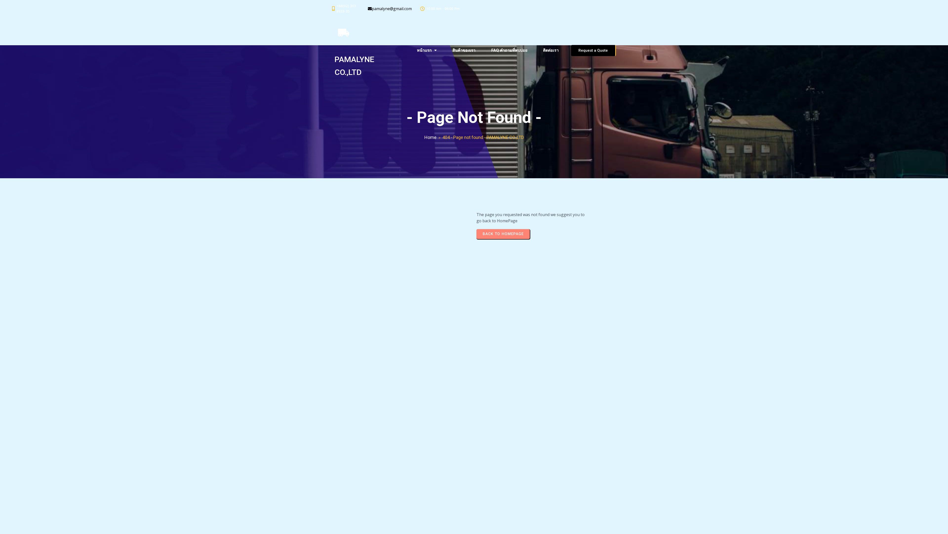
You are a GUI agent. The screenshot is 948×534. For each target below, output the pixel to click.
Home (430, 137)
